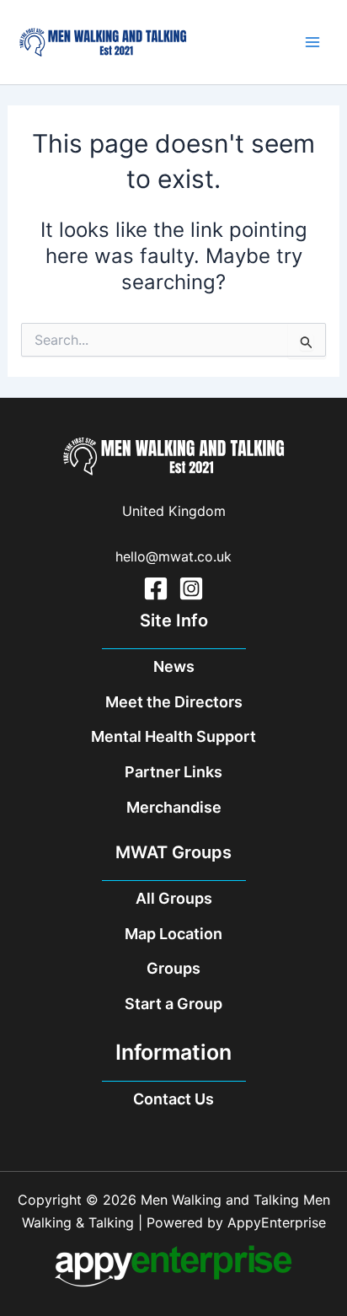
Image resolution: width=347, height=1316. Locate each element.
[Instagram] (191, 588)
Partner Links (173, 772)
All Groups (174, 898)
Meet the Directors (174, 702)
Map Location (173, 934)
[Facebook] (155, 588)
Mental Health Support (173, 736)
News (174, 666)
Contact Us (173, 1099)
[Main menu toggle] (312, 42)
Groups (173, 968)
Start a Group (173, 1004)
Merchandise (174, 807)
